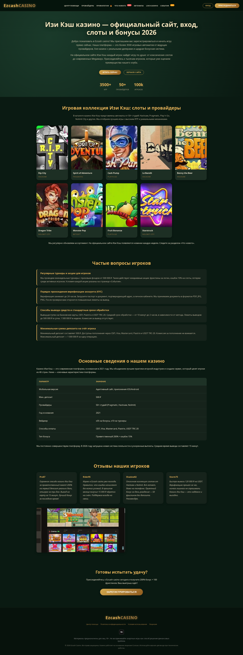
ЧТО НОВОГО (123, 5)
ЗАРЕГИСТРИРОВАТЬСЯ (121, 592)
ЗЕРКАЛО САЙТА (133, 72)
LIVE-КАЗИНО (152, 6)
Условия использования (137, 624)
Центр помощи (92, 624)
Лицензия (153, 624)
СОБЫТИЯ (167, 5)
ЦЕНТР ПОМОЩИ (71, 6)
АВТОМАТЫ (139, 6)
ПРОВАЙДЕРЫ (88, 6)
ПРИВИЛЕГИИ (104, 6)
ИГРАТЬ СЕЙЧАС (110, 72)
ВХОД (208, 6)
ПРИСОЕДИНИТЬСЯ (227, 6)
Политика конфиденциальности (113, 624)
